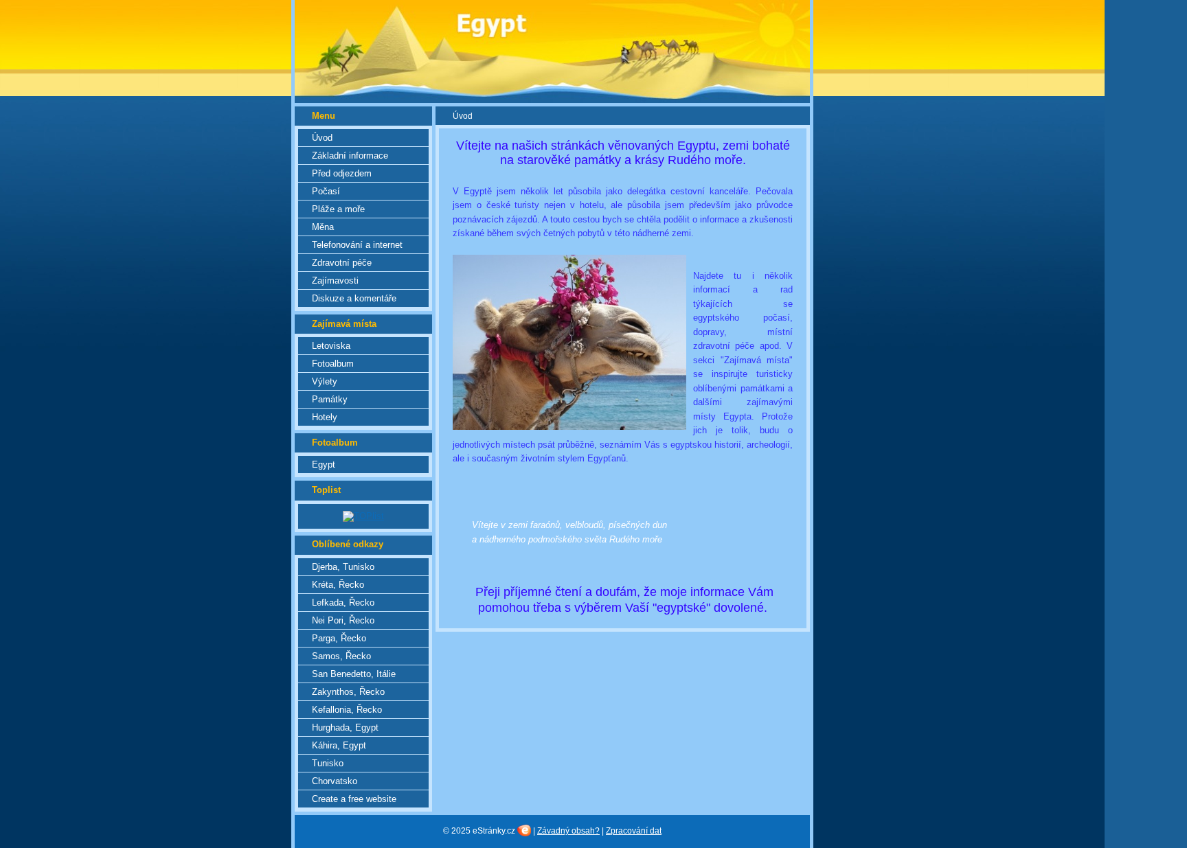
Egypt (323, 464)
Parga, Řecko (339, 638)
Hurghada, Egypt (345, 727)
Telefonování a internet (357, 245)
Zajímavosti (335, 280)
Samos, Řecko (341, 656)
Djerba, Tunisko (343, 567)
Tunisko (327, 763)
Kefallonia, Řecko (347, 709)
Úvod (322, 138)
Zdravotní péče (342, 262)
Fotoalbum (333, 363)
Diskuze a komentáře (354, 298)
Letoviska (331, 346)
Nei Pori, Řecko (343, 620)
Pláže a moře (338, 209)
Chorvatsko (334, 781)
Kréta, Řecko (338, 585)
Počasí (326, 191)
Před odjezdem (342, 173)
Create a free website (354, 799)
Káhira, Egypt (339, 745)
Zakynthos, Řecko (348, 692)
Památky (330, 399)
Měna (323, 227)
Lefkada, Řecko (343, 602)
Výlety (324, 381)
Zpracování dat (634, 831)
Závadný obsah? (568, 831)
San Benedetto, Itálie (354, 674)
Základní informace (350, 155)
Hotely (324, 417)
